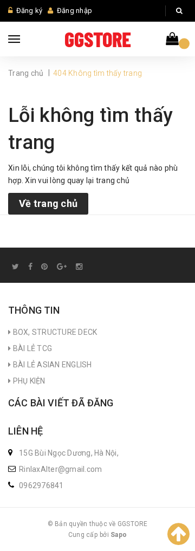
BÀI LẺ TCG (31, 348)
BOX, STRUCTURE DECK (54, 332)
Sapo (118, 535)
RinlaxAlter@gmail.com (60, 469)
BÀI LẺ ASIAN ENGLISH (51, 364)
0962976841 (41, 485)
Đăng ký (29, 11)
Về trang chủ (48, 203)
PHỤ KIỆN (28, 381)
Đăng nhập (74, 11)
